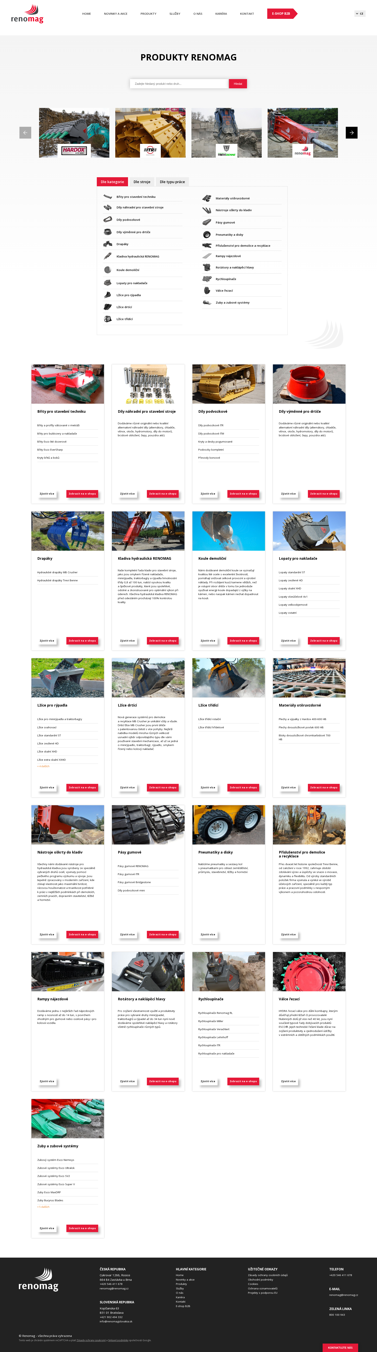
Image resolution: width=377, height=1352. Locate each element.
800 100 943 (337, 1314)
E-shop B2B (281, 13)
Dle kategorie (112, 181)
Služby (174, 14)
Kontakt (247, 14)
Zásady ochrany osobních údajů (268, 1275)
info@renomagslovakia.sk (116, 1321)
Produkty (148, 14)
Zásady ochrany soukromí (91, 1340)
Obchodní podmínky (260, 1279)
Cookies (253, 1284)
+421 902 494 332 (111, 1317)
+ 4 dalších (43, 766)
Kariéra (180, 1297)
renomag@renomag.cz (114, 1288)
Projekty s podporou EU (262, 1292)
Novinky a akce (115, 14)
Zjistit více (47, 493)
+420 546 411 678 (111, 1284)
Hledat (238, 83)
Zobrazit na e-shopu (82, 493)
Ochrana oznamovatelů (262, 1288)
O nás (197, 14)
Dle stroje (142, 181)
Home (86, 14)
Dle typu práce (172, 181)
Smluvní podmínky (118, 1340)
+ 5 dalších (43, 1207)
